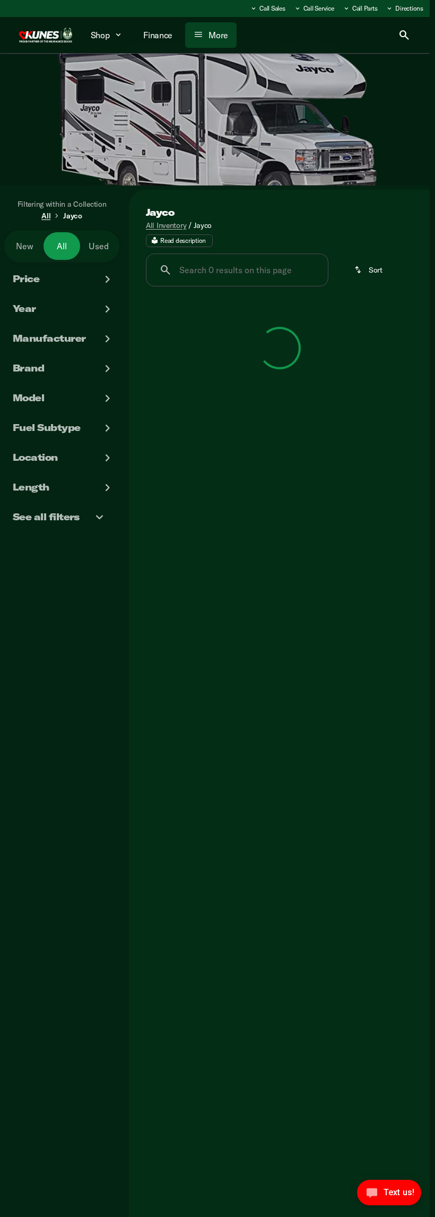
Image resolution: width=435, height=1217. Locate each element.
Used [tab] (99, 246)
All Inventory (166, 225)
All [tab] (62, 246)
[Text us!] (389, 1195)
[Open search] (404, 35)
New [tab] (24, 246)
